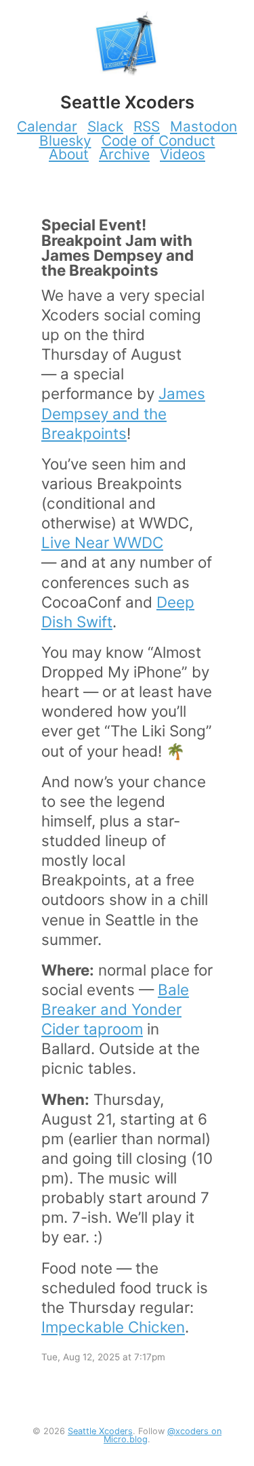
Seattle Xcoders (100, 1431)
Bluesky (65, 140)
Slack (105, 126)
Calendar (47, 126)
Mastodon (203, 126)
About (69, 154)
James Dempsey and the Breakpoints (123, 413)
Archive (124, 154)
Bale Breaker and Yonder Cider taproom (115, 1009)
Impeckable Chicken (113, 1327)
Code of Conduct (158, 140)
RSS (146, 126)
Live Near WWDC (102, 542)
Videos (182, 154)
